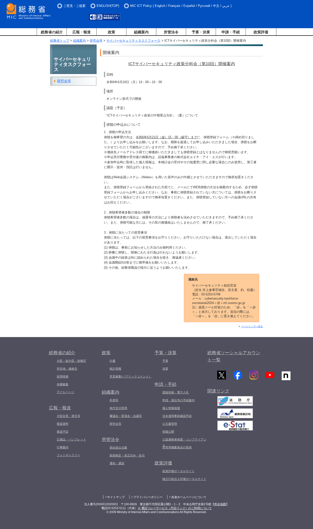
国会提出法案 (118, 447)
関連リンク (218, 391)
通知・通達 (117, 463)
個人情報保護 (171, 408)
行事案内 (62, 447)
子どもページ (65, 392)
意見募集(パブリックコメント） (131, 376)
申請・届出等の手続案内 (178, 400)
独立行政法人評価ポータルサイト (184, 479)
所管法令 (171, 32)
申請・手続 (231, 32)
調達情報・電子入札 (175, 392)
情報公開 (168, 431)
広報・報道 (81, 32)
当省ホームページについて (188, 497)
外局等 (114, 400)
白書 (112, 361)
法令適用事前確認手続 (177, 416)
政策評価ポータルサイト (178, 471)
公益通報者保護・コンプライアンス (184, 442)
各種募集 (62, 384)
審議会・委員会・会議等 (126, 416)
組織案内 (141, 32)
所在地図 (220, 504)
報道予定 (62, 431)
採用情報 (62, 376)
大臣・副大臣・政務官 (71, 361)
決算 (165, 368)
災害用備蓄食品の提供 (177, 447)
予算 (165, 361)
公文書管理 (169, 424)
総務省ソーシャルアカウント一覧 (233, 356)
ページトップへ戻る (252, 326)
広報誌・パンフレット (71, 439)
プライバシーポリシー (148, 497)
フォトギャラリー (68, 455)
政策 (111, 32)
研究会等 (96, 40)
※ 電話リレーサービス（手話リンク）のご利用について (175, 508)
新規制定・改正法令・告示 (127, 455)
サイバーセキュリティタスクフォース (133, 40)
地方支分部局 (118, 408)
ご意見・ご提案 (74, 6)
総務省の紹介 (52, 32)
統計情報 (115, 368)
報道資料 (62, 424)
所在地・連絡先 (67, 368)
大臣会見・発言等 (68, 416)
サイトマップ (116, 497)
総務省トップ (59, 40)
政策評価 (261, 32)
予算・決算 (201, 32)
